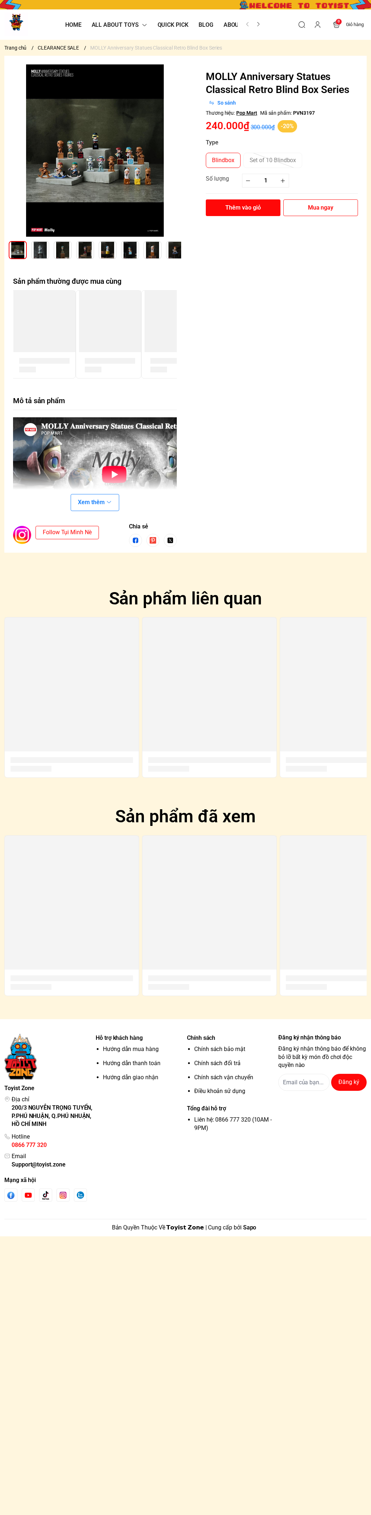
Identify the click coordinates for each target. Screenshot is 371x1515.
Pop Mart (246, 113)
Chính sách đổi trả (217, 1063)
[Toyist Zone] (16, 24)
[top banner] (185, 4)
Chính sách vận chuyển (223, 1077)
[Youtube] (28, 1195)
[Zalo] (80, 1195)
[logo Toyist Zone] (48, 1057)
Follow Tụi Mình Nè (67, 532)
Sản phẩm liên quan (185, 598)
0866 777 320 (29, 1144)
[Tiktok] (45, 1195)
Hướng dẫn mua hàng (131, 1049)
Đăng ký (348, 1082)
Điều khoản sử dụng (219, 1091)
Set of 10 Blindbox (273, 160)
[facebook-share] (135, 540)
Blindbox (223, 160)
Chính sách (201, 1037)
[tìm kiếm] (301, 24)
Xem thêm (91, 502)
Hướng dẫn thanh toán (132, 1063)
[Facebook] (10, 1195)
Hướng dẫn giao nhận (130, 1077)
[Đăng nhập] (317, 24)
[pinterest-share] (152, 540)
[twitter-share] (170, 540)
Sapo (250, 1227)
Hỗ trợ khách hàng (119, 1037)
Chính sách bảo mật (219, 1049)
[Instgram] (63, 1195)
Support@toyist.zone (39, 1164)
